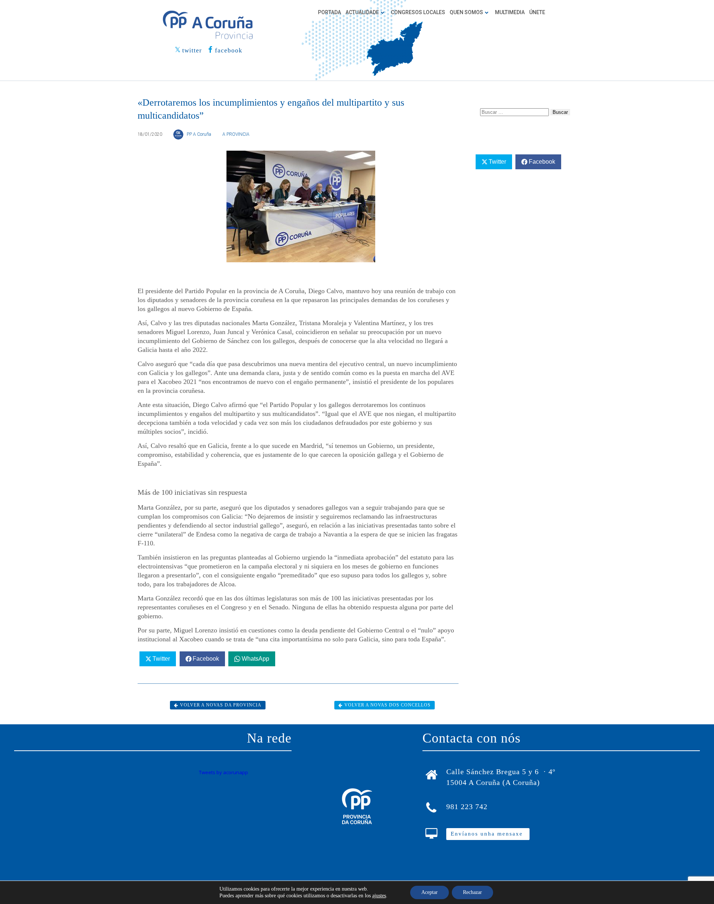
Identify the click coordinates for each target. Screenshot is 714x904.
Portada (329, 12)
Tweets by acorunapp (223, 772)
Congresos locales (418, 12)
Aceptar (429, 892)
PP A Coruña (199, 134)
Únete (537, 12)
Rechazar (472, 892)
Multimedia (510, 12)
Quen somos (466, 12)
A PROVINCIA (236, 134)
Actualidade (362, 12)
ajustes (379, 895)
